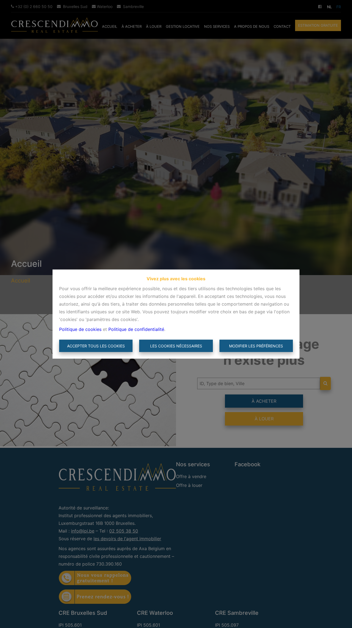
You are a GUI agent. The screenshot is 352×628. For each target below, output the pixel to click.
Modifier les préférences (256, 346)
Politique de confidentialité (136, 329)
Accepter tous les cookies (96, 346)
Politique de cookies (80, 329)
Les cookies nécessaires (176, 346)
